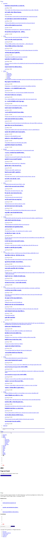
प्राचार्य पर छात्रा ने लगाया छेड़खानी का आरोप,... (14, 108)
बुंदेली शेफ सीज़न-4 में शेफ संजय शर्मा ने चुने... (13, 165)
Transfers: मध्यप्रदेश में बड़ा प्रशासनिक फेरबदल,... (15, 152)
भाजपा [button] (4, 252)
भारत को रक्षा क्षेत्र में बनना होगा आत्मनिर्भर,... (13, 421)
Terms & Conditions (7, 533)
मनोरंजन (4, 452)
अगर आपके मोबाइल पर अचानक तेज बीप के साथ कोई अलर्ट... (16, 18)
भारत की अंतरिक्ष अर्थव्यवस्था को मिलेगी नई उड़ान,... (14, 415)
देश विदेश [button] (4, 392)
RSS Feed (4, 531)
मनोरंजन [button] (4, 357)
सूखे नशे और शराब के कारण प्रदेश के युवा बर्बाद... (14, 206)
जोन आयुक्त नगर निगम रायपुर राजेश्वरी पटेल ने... (14, 298)
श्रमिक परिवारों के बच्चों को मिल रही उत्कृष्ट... (13, 220)
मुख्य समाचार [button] (5, 3)
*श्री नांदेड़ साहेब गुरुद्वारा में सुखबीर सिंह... (12, 52)
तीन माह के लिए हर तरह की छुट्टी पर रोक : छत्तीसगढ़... (15, 31)
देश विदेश (4, 454)
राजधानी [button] (4, 217)
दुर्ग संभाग (8, 77)
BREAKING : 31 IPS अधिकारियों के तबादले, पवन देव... (15, 88)
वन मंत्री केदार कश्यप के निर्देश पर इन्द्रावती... (13, 290)
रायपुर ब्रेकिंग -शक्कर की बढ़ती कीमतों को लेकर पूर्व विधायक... (10, 507)
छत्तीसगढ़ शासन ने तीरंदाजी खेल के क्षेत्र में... (13, 326)
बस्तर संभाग (9, 78)
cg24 (6, 8)
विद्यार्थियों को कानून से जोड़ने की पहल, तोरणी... (13, 339)
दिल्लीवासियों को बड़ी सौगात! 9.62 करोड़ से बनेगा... (14, 408)
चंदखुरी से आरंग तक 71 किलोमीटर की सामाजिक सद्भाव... (15, 276)
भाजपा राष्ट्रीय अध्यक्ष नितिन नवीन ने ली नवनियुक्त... (14, 268)
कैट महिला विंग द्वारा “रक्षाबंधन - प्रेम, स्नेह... (13, 233)
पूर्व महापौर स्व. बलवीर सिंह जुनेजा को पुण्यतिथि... (13, 247)
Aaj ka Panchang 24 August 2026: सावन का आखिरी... (16, 366)
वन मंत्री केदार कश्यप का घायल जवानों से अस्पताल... (15, 241)
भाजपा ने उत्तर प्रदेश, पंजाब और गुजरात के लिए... (14, 39)
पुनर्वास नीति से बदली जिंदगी (10, 317)
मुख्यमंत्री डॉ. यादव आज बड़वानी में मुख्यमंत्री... (13, 159)
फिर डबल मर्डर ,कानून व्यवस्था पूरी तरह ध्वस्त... (13, 193)
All (7, 72)
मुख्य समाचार (5, 434)
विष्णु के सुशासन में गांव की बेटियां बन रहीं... (12, 81)
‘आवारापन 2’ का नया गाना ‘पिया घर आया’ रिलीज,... (14, 381)
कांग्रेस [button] (4, 183)
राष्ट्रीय (4, 436)
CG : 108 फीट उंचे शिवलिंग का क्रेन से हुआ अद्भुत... (14, 101)
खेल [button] (4, 322)
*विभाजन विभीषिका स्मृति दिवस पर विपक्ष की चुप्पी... (14, 46)
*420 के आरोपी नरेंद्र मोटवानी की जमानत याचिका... (14, 112)
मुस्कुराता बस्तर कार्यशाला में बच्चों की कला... (13, 346)
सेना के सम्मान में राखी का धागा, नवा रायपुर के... (13, 94)
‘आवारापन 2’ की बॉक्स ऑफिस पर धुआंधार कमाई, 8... (15, 387)
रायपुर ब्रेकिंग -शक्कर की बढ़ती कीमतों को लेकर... (14, 212)
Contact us (5, 535)
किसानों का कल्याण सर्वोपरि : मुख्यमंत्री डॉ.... (13, 172)
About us (4, 536)
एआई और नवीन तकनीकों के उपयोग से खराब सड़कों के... (15, 132)
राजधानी (4, 448)
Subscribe (12, 526)
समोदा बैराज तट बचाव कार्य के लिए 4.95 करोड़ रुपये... (15, 5)
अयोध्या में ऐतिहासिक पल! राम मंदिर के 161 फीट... (14, 395)
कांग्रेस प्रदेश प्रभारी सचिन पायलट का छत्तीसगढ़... (14, 118)
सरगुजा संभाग (9, 73)
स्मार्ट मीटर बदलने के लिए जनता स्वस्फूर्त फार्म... (13, 199)
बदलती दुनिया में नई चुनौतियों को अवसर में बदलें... (14, 59)
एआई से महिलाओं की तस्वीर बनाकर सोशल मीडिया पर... (15, 311)
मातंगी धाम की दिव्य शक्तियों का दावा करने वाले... (13, 25)
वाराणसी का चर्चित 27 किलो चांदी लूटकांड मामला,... (14, 402)
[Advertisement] (22, 483)
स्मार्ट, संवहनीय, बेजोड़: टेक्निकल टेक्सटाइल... (13, 12)
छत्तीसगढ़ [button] (4, 71)
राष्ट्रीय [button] (4, 36)
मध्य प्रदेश (4, 445)
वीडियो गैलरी (5, 425)
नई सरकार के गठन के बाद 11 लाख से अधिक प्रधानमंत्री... (16, 282)
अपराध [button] (4, 287)
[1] (3, 455)
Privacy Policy (5, 534)
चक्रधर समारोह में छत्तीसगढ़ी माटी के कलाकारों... (14, 360)
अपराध (4, 450)
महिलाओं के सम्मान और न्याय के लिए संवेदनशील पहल (14, 304)
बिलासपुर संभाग (9, 74)
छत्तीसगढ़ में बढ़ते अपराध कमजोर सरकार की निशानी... (14, 186)
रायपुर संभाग (9, 76)
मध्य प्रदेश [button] (5, 149)
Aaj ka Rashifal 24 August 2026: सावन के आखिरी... (16, 374)
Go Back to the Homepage (5, 475)
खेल (3, 451)
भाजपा (4, 449)
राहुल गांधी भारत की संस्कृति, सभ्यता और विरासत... (14, 261)
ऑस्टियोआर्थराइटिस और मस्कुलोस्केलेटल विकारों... (14, 226)
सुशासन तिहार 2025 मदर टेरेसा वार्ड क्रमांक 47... (14, 125)
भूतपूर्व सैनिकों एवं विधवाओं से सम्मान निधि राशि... (13, 145)
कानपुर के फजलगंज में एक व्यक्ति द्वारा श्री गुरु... (13, 66)
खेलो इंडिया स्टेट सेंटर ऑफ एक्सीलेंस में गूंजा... (13, 333)
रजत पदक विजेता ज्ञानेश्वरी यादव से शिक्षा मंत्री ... (14, 352)
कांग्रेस (4, 446)
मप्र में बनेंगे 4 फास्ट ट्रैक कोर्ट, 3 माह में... (13, 178)
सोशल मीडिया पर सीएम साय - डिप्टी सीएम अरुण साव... (15, 255)
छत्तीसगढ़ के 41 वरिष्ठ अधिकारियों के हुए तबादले (13, 138)
